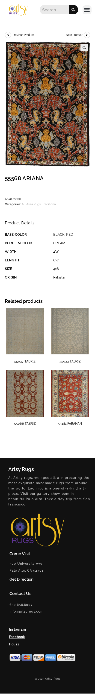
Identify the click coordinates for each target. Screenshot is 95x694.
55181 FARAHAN (70, 423)
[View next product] (87, 35)
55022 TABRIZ (70, 361)
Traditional (49, 204)
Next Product (74, 35)
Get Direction (21, 579)
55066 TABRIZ (25, 423)
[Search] (73, 9)
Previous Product (23, 35)
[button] (87, 9)
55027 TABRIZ (25, 361)
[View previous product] (8, 35)
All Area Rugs (31, 204)
